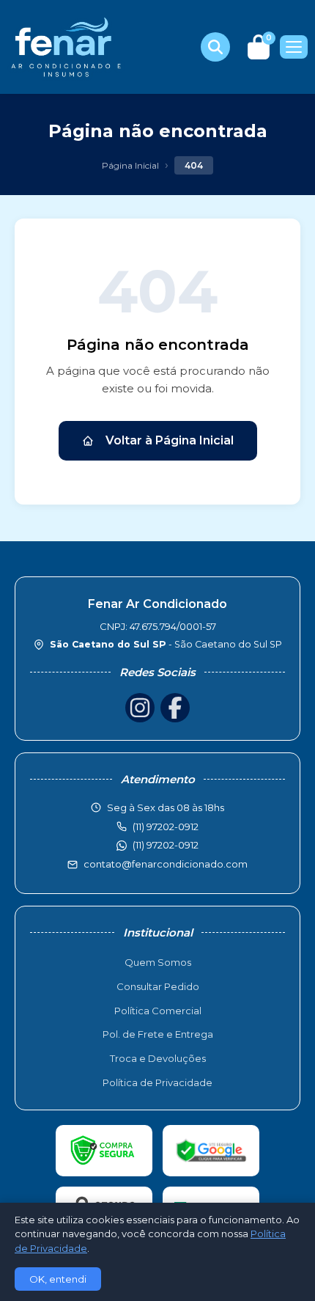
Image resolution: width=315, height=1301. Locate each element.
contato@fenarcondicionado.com (166, 864)
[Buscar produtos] (215, 47)
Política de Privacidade (157, 1082)
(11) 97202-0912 (166, 845)
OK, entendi (57, 1279)
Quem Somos (158, 962)
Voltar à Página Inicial (169, 440)
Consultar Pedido (157, 986)
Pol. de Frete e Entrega (158, 1034)
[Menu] (294, 47)
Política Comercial (157, 1010)
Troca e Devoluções (158, 1058)
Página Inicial (130, 165)
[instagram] (140, 707)
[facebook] (175, 707)
